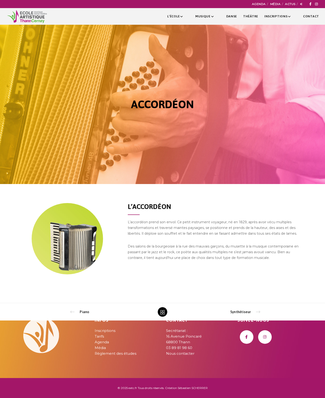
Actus (290, 4)
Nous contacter (180, 353)
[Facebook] (310, 4)
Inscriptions (105, 330)
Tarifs (99, 336)
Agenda (259, 4)
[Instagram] (316, 4)
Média (275, 4)
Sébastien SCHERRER (193, 388)
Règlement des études (115, 353)
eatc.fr (132, 388)
